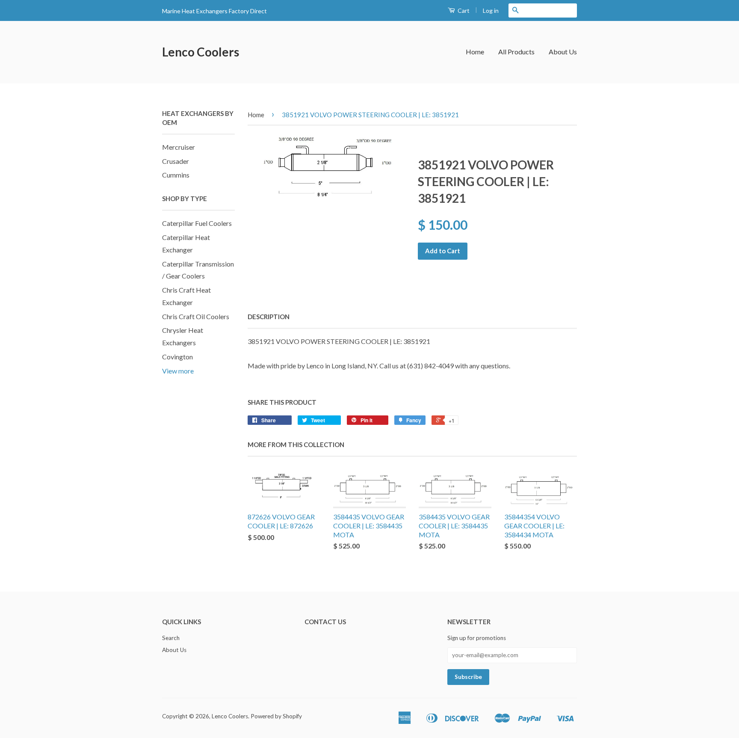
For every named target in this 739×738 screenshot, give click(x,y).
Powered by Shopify (276, 716)
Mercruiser (178, 147)
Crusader (175, 161)
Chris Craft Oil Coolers (195, 316)
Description (269, 316)
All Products (516, 51)
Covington (177, 357)
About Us (563, 51)
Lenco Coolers (200, 51)
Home (475, 51)
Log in (491, 10)
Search (171, 637)
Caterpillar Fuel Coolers (197, 223)
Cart (463, 10)
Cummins (175, 175)
